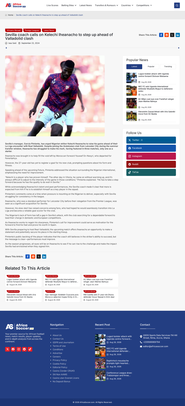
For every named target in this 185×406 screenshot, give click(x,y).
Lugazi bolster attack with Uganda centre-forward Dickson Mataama (22, 280)
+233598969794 (151, 342)
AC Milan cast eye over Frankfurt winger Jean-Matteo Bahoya (98, 280)
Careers (57, 356)
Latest (134, 66)
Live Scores (52, 5)
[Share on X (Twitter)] (172, 35)
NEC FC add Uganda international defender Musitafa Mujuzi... (117, 349)
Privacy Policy (60, 360)
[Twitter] (7, 349)
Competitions (142, 5)
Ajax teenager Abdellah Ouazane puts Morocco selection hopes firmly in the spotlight (61, 296)
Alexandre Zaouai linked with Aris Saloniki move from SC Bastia (21, 296)
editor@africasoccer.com (155, 346)
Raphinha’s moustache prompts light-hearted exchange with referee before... (118, 362)
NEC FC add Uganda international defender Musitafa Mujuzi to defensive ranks (62, 280)
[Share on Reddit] (167, 35)
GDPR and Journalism (63, 342)
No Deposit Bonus (61, 381)
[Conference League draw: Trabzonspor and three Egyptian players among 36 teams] (100, 375)
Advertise (57, 353)
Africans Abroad (13, 30)
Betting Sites (67, 5)
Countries (126, 5)
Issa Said (12, 43)
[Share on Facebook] (161, 35)
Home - (11, 15)
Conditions (58, 349)
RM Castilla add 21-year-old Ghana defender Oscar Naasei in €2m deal (98, 296)
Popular (151, 66)
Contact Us (58, 339)
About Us (57, 335)
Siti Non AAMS (60, 374)
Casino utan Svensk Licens (66, 378)
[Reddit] (24, 349)
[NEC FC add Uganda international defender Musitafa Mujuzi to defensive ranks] (100, 351)
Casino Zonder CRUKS (64, 371)
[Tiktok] (30, 349)
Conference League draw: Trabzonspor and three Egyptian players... (119, 374)
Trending (168, 66)
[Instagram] (18, 349)
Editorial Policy (60, 367)
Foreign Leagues (32, 30)
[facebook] (13, 349)
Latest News (85, 5)
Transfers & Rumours (105, 5)
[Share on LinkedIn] (178, 35)
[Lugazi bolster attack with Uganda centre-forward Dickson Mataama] (100, 339)
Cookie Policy (59, 363)
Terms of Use (59, 346)
